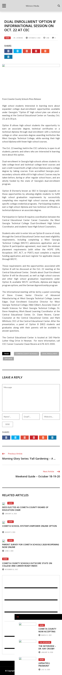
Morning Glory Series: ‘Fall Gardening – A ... (29, 458)
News (7, 38)
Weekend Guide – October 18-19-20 (37, 476)
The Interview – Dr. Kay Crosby (47, 647)
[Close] (17, 617)
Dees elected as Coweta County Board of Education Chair (25, 508)
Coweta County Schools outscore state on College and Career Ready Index (27, 564)
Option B (8, 359)
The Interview (45, 642)
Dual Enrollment (49, 354)
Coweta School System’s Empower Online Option (29, 526)
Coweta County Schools (26, 354)
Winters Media (32, 6)
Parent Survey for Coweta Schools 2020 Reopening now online (30, 545)
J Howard (19, 38)
